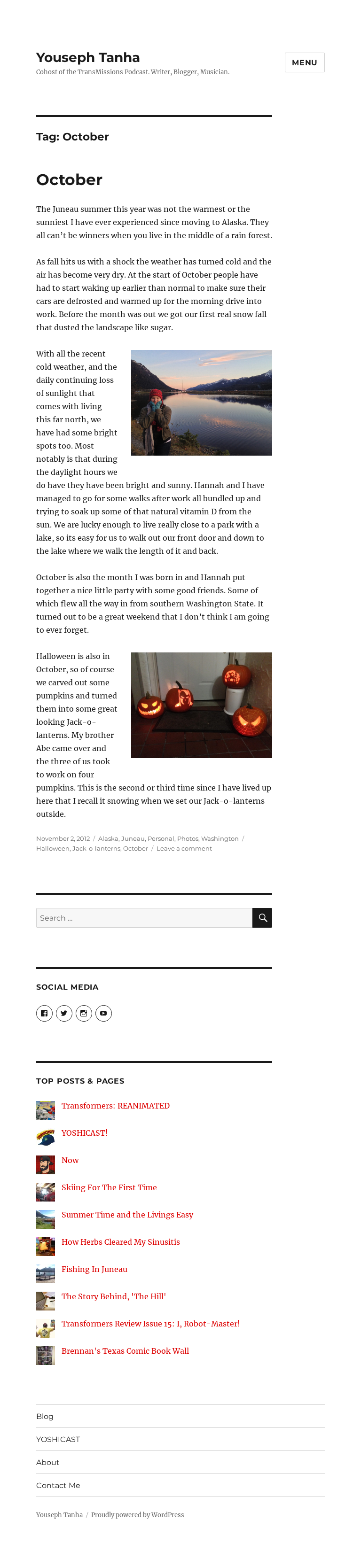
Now (70, 1160)
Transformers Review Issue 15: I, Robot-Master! (151, 1323)
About (48, 1462)
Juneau (133, 838)
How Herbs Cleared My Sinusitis (121, 1242)
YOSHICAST (58, 1439)
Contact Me (58, 1485)
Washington (220, 838)
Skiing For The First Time (109, 1187)
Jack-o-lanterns (96, 848)
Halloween (53, 848)
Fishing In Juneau (94, 1269)
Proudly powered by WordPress (137, 1515)
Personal (161, 838)
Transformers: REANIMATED (116, 1105)
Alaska (108, 838)
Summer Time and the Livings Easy (127, 1214)
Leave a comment (184, 848)
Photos (187, 838)
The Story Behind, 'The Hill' (114, 1296)
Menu (305, 62)
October (69, 179)
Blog (45, 1416)
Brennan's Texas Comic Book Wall (125, 1351)
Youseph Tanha (88, 57)
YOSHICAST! (85, 1133)
